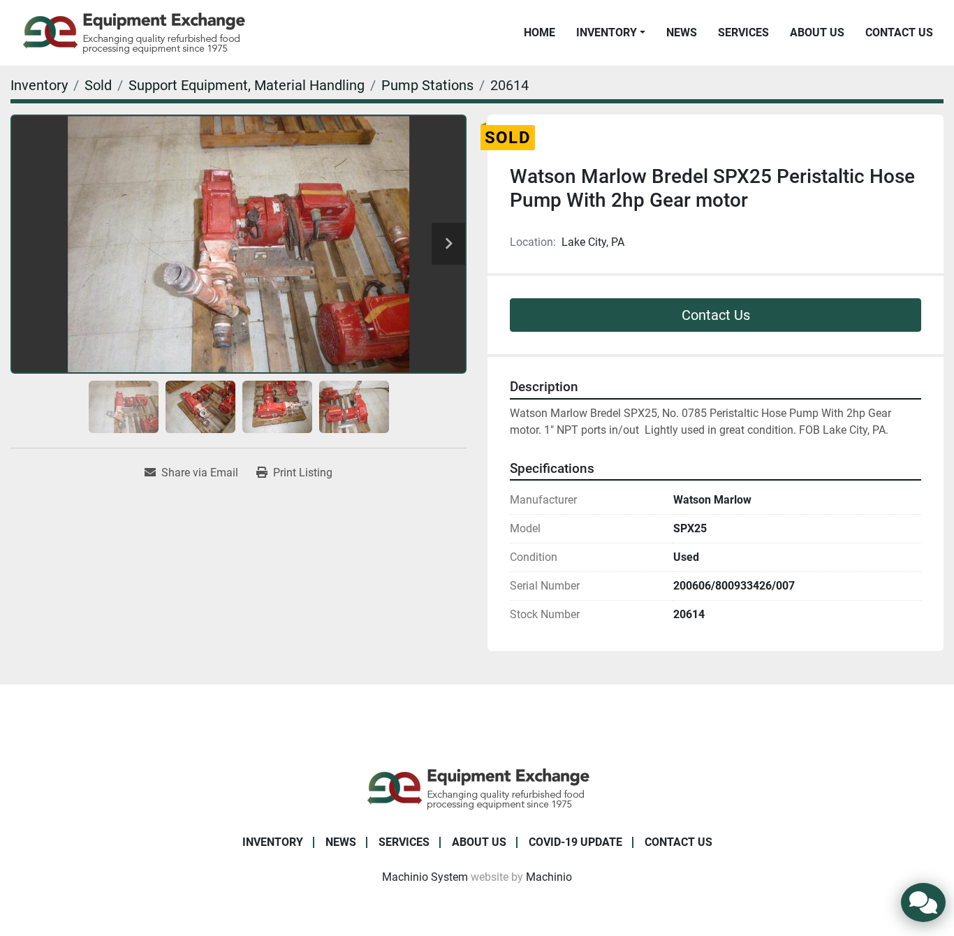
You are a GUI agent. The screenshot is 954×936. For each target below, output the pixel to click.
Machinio (549, 877)
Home (539, 32)
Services (743, 32)
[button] (610, 32)
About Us (817, 32)
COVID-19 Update (575, 842)
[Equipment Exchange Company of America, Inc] (477, 787)
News (681, 32)
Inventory (606, 32)
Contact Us (899, 32)
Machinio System (425, 877)
